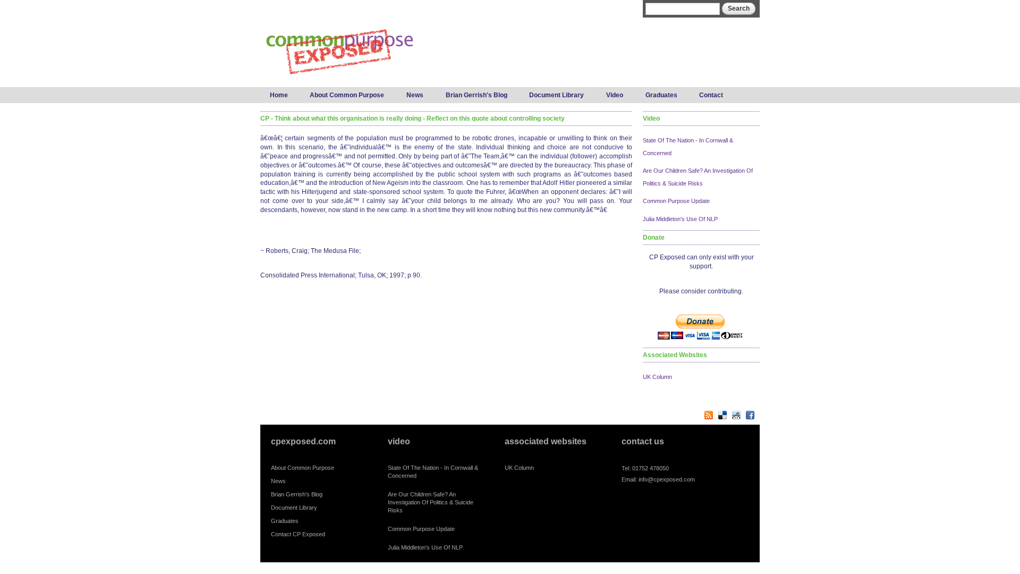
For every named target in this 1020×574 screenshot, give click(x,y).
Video (614, 95)
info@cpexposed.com (667, 479)
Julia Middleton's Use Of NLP (680, 219)
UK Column (657, 377)
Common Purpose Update (676, 201)
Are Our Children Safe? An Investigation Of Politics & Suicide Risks (430, 502)
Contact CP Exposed (298, 534)
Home (279, 95)
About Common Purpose (347, 95)
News (414, 95)
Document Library (556, 95)
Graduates (661, 95)
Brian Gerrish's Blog (476, 95)
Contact (711, 95)
